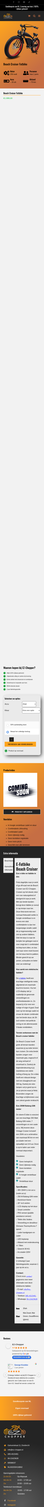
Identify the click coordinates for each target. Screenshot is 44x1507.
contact (29, 1276)
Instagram (12, 1505)
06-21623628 (32, 1299)
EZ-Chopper (18, 1344)
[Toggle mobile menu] (39, 16)
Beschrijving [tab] (9, 861)
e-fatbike (22, 978)
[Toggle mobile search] (34, 16)
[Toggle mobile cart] (29, 16)
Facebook (12, 1501)
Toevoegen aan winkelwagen (20, 744)
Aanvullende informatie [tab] (9, 868)
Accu (7, 704)
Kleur (7, 710)
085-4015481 (30, 1296)
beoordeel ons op (21, 1357)
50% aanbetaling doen (18, 725)
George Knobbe (21, 1365)
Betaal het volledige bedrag (20, 731)
